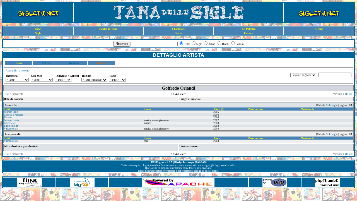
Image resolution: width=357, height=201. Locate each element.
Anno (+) (218, 109)
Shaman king (11, 112)
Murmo (8, 117)
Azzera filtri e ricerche (17, 70)
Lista (19, 62)
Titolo (7, 109)
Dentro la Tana (108, 28)
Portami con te (11, 120)
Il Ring (319, 28)
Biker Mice (10, 123)
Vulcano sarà (11, 128)
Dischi (178, 33)
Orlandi (349, 94)
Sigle (38, 33)
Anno (216, 138)
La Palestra (248, 28)
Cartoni (248, 33)
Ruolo (147, 109)
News (38, 28)
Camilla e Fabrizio (13, 114)
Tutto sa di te (11, 126)
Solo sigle (331, 105)
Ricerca (121, 44)
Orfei (6, 94)
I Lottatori (178, 28)
